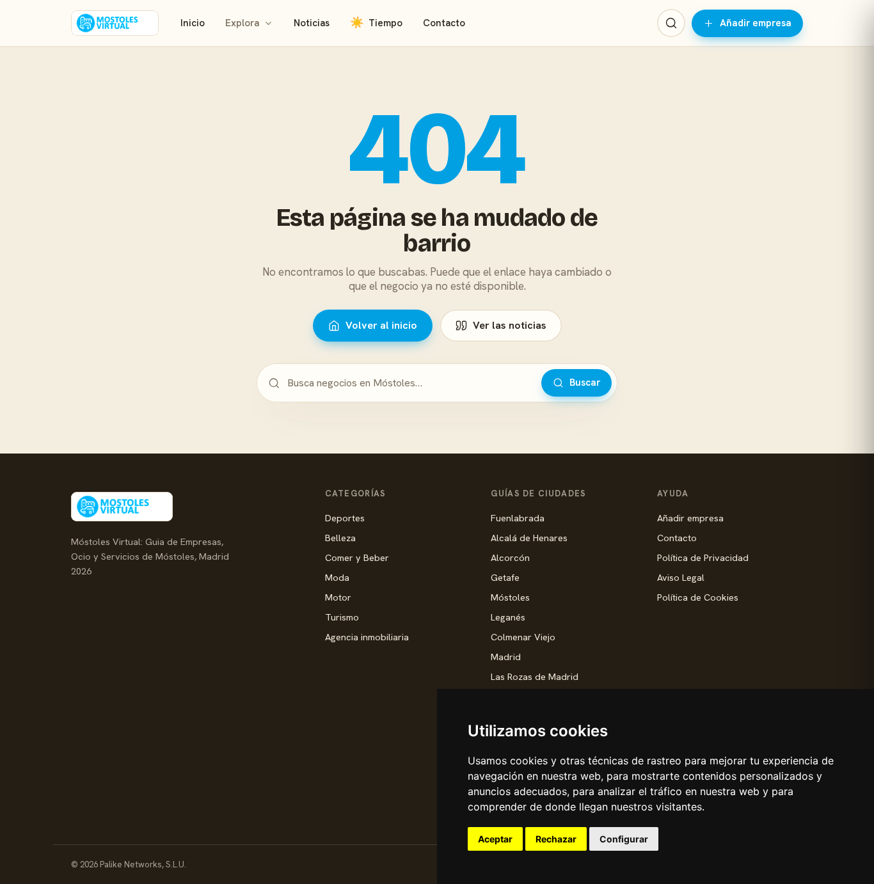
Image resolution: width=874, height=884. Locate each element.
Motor (338, 597)
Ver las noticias (509, 325)
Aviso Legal (680, 577)
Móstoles (510, 597)
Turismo (342, 617)
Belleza (340, 538)
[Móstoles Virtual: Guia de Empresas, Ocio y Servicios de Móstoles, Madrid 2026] (115, 23)
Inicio (192, 23)
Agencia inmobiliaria (367, 637)
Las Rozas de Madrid (534, 676)
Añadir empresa (755, 23)
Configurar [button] (624, 838)
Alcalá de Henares (529, 538)
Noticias (312, 23)
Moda (337, 577)
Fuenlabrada (517, 518)
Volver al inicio (381, 325)
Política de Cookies (697, 597)
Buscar (584, 382)
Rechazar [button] (556, 838)
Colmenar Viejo (523, 637)
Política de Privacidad (703, 557)
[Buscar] (671, 23)
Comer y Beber (357, 557)
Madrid (506, 657)
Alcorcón (510, 557)
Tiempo (376, 22)
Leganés (508, 617)
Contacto (444, 23)
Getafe (505, 577)
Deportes (345, 518)
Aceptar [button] (495, 838)
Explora (242, 23)
